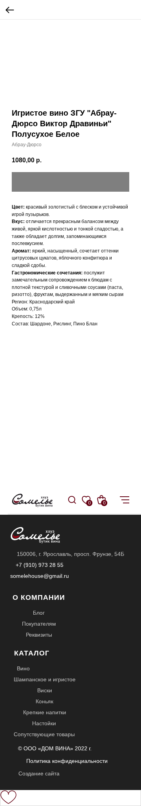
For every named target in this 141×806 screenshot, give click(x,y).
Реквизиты (39, 635)
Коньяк (44, 701)
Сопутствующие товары (44, 734)
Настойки (44, 723)
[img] (72, 500)
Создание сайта (39, 773)
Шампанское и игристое (45, 679)
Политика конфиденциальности (67, 761)
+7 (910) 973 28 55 (39, 565)
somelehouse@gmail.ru (39, 576)
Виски (44, 690)
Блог (39, 613)
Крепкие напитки (44, 712)
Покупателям (39, 624)
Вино (23, 668)
